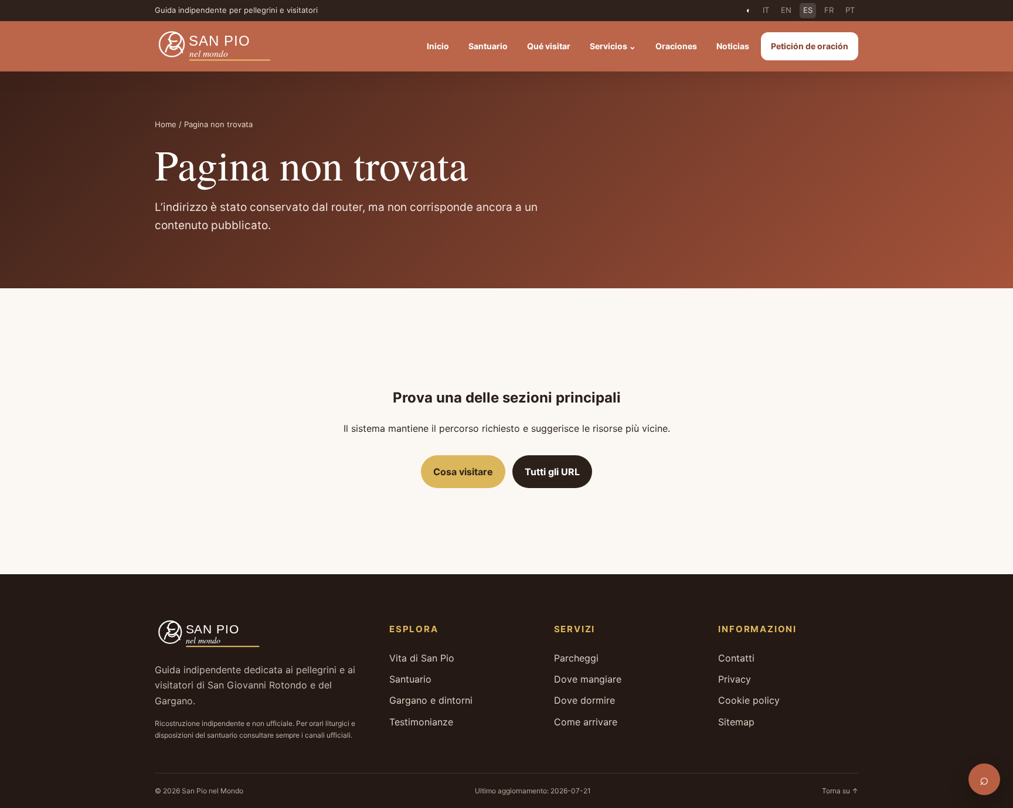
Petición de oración (809, 46)
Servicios (613, 46)
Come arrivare (585, 722)
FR (829, 10)
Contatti (736, 658)
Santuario (488, 46)
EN (786, 10)
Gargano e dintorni (430, 700)
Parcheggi (576, 658)
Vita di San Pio (421, 658)
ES (808, 10)
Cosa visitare (463, 472)
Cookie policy (749, 700)
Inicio (438, 46)
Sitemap (736, 722)
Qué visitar (548, 46)
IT (766, 10)
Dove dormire (584, 700)
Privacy (734, 679)
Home (165, 124)
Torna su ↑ (840, 790)
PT (850, 10)
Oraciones (676, 46)
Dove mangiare (587, 679)
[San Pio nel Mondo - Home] (223, 46)
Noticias (732, 46)
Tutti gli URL (552, 472)
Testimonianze (421, 722)
